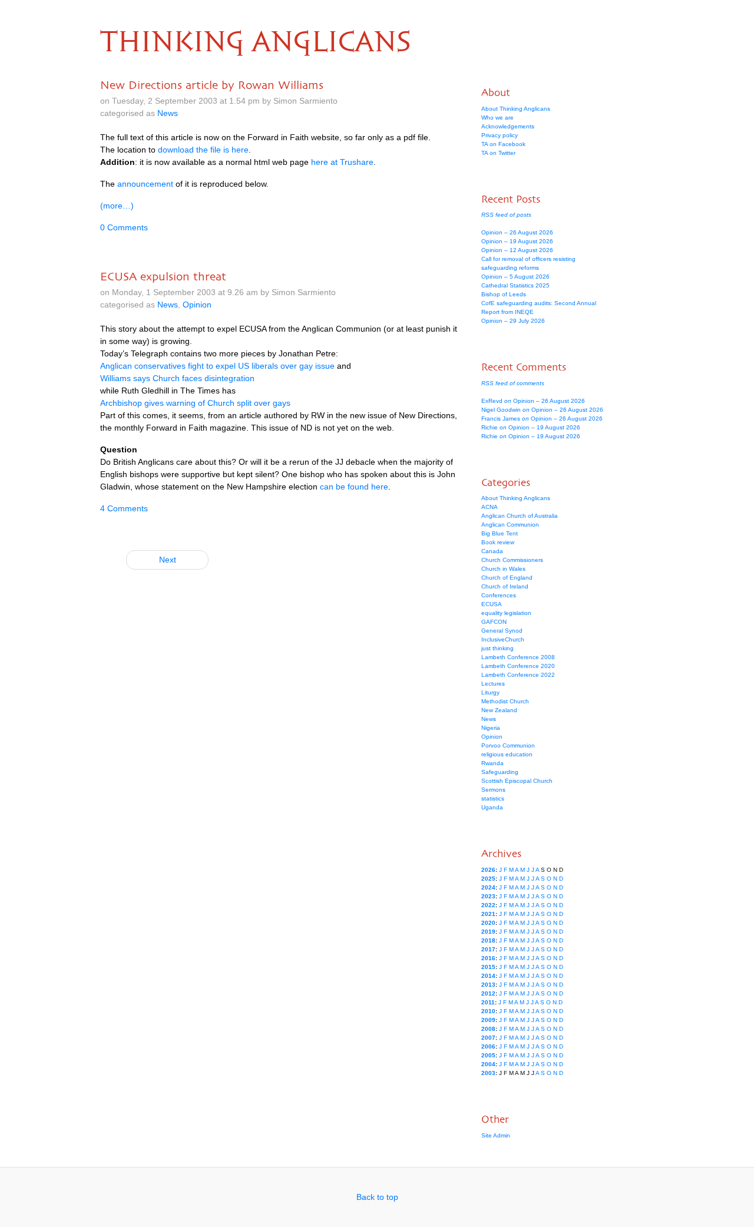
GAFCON (494, 622)
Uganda (492, 807)
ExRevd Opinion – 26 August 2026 (533, 401)
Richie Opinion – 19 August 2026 (530, 427)
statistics (492, 798)
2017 (488, 949)
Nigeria (490, 728)
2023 (488, 896)
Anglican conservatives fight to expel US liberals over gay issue (217, 366)
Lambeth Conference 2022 (518, 675)
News (167, 113)
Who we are (497, 117)
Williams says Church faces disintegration (177, 378)
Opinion (197, 304)
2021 (488, 914)
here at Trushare (342, 162)
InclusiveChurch (502, 639)
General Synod (501, 630)
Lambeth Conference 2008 (518, 657)
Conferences (498, 595)
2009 (488, 1020)
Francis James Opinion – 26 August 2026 (542, 418)
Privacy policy (499, 135)
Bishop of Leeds (503, 294)
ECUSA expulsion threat (163, 276)
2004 (488, 1064)
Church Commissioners (512, 560)
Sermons (493, 789)
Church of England (507, 577)
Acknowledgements (507, 126)
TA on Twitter (498, 153)
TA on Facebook (503, 144)
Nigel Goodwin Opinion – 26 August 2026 (542, 409)
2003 (488, 1073)
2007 (488, 1037)
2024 (488, 887)
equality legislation (506, 613)
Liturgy (490, 692)
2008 (488, 1029)
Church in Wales (503, 568)
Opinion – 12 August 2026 (517, 250)
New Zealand (499, 710)
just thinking (497, 648)
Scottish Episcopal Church (517, 781)
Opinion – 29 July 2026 (513, 321)
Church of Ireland (504, 586)
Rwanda (492, 763)
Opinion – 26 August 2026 (517, 232)
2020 (488, 923)
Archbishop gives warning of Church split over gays (195, 403)
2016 (488, 958)
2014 (488, 976)
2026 (488, 869)
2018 (488, 940)
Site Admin (495, 1135)
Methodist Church (505, 701)
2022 (488, 905)
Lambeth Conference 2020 (518, 666)
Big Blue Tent (499, 533)
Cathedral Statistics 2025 (515, 285)
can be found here (354, 486)
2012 (488, 993)
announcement (145, 183)
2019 (488, 931)
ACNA (489, 507)
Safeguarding (499, 772)
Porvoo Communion (508, 745)
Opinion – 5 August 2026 (515, 276)
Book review (497, 542)
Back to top (377, 1197)
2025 (488, 878)
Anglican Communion (510, 524)
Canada (492, 551)
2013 (488, 984)
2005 (488, 1055)
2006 (488, 1046)
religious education (507, 754)
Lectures (493, 683)
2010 (488, 1011)
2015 (488, 967)
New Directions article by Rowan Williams (211, 84)
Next (167, 559)
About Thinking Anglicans (515, 108)
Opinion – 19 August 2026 (517, 241)
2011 (488, 1002)
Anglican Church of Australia (519, 515)
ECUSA (491, 604)
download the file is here (203, 149)
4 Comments (124, 508)
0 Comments (124, 227)
